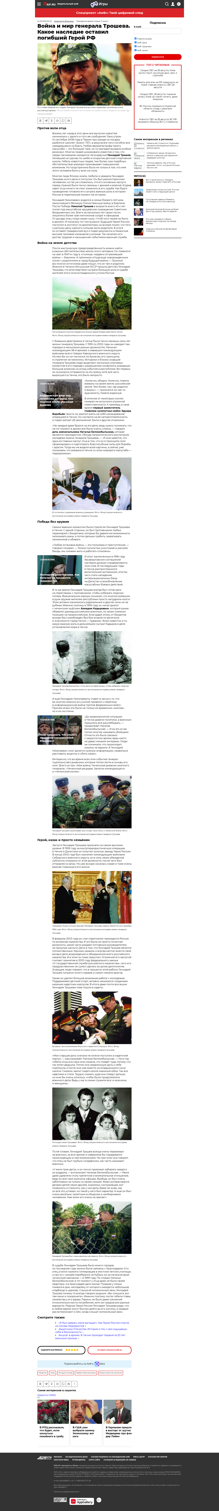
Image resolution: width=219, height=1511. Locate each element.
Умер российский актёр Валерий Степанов (161, 230)
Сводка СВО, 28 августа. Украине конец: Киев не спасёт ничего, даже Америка (158, 97)
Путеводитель (78, 1460)
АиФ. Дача (142, 43)
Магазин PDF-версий (157, 1457)
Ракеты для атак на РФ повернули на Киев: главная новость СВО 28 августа (158, 85)
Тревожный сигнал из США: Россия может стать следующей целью (162, 191)
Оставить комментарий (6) (109, 1350)
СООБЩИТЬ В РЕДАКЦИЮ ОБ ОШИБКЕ (120, 1460)
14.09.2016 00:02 (44, 21)
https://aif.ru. (62, 1487)
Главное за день (144, 39)
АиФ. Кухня (142, 50)
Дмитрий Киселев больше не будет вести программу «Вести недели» (162, 210)
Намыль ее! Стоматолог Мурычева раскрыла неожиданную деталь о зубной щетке (163, 145)
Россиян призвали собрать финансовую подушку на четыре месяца (161, 221)
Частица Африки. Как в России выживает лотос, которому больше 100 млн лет (163, 165)
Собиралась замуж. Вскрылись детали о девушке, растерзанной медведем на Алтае (162, 155)
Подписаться (158, 57)
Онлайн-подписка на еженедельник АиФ (110, 1457)
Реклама (58, 1457)
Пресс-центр (139, 1457)
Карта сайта (94, 1460)
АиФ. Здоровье (144, 46)
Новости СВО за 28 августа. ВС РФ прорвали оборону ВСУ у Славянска (158, 120)
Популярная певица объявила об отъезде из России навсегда (160, 200)
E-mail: (137, 26)
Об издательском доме (76, 1457)
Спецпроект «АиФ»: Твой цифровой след (109, 13)
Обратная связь (61, 1460)
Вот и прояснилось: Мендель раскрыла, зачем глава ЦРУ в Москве (163, 181)
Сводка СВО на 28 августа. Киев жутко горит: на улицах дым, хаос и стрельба (158, 73)
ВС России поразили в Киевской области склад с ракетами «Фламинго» (158, 108)
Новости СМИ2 (46, 1395)
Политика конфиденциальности (66, 1492)
